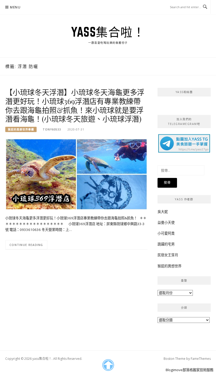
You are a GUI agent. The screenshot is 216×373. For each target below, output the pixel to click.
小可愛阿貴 (166, 233)
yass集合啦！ (108, 32)
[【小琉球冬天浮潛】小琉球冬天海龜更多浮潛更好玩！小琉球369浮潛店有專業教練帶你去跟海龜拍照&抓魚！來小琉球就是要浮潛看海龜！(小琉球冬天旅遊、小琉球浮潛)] (76, 174)
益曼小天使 (166, 222)
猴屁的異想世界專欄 (21, 129)
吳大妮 (163, 211)
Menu (15, 7)
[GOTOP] (108, 365)
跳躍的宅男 (166, 244)
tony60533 (52, 129)
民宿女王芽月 (168, 255)
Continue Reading (26, 245)
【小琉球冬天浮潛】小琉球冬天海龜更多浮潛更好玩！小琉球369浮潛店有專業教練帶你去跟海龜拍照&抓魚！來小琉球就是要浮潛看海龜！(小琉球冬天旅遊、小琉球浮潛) (74, 105)
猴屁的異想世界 (169, 266)
